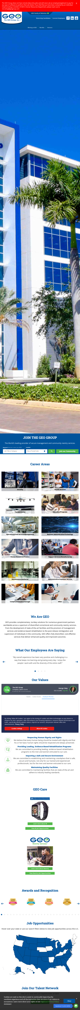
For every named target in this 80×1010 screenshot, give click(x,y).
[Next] (76, 661)
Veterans (49, 27)
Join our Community (67, 451)
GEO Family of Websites (39, 13)
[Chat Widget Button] (76, 1006)
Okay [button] (69, 1001)
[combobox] (13, 451)
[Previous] (3, 661)
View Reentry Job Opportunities (40, 873)
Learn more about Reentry (40, 868)
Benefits (42, 27)
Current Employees (58, 18)
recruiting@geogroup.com (10, 9)
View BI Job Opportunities (40, 828)
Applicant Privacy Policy (50, 1002)
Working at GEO (32, 27)
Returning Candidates (43, 18)
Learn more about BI (40, 824)
